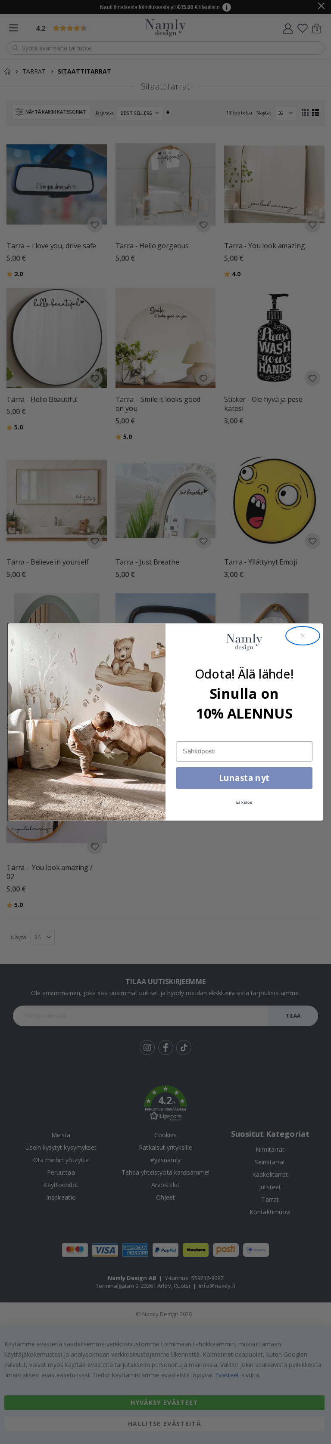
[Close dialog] (303, 635)
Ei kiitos (244, 802)
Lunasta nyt (244, 777)
